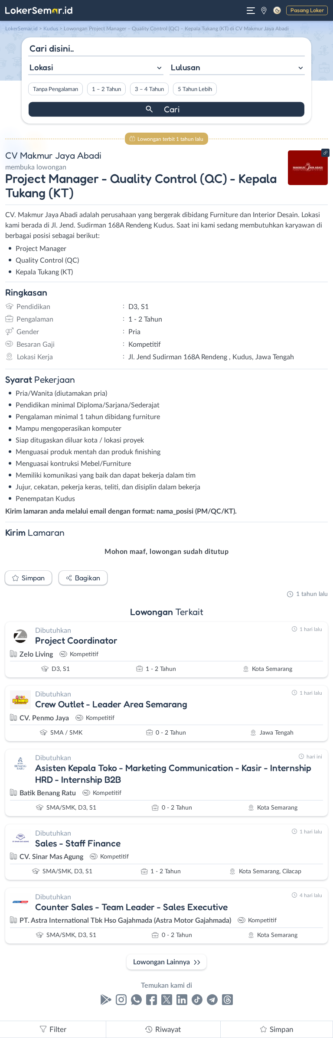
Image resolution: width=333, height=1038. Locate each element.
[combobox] (95, 68)
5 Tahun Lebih (195, 89)
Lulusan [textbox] (185, 67)
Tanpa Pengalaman (55, 89)
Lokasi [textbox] (41, 67)
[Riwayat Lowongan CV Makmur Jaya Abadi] (308, 182)
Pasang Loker (307, 10)
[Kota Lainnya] (264, 10)
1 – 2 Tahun (106, 89)
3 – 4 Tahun (149, 89)
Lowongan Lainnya (161, 962)
